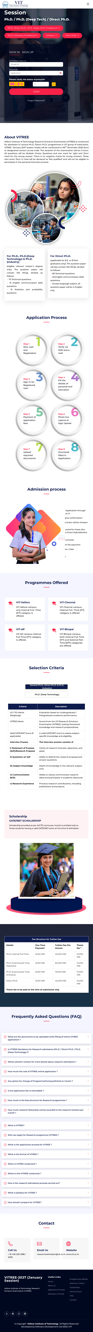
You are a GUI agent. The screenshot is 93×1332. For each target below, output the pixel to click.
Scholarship (75, 1287)
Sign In (14, 52)
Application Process (56, 1290)
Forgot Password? (36, 100)
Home (50, 1281)
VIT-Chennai (67, 602)
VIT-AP (20, 629)
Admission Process (56, 1294)
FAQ (72, 1296)
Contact (73, 1300)
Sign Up (28, 52)
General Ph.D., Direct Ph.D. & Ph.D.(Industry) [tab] (47, 686)
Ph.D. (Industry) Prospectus (21, 35)
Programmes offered (79, 1279)
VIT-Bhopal (67, 629)
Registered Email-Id (17, 61)
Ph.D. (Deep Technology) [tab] (47, 694)
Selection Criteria (77, 1283)
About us (52, 1285)
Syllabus (50, 35)
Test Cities (71, 35)
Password (13, 70)
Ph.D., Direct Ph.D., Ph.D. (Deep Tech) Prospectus (33, 28)
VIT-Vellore (23, 602)
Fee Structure (75, 1291)
